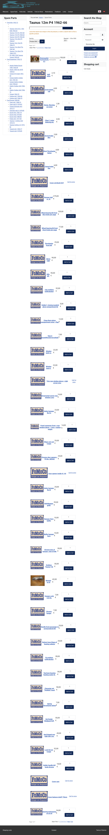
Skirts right (48, 260)
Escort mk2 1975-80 (16, 115)
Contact (70, 12)
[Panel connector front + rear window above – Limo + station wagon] (35, 426)
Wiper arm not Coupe (49, 443)
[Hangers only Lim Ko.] (37, 596)
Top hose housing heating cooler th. (49, 674)
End (49, 48)
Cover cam (55, 781)
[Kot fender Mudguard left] (37, 719)
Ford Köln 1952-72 (12, 22)
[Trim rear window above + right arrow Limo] (38, 381)
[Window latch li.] (37, 366)
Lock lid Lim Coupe (49, 751)
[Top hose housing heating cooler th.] (36, 673)
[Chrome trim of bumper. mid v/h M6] (36, 549)
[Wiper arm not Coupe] (37, 442)
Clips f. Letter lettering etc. (49, 121)
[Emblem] (37, 565)
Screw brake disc (49, 136)
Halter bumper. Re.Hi (49, 489)
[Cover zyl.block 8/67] (39, 182)
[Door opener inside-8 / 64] (39, 472)
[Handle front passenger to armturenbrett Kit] (36, 627)
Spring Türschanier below (49, 704)
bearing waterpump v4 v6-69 (49, 812)
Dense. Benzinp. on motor (49, 106)
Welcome (5, 12)
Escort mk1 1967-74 (16, 112)
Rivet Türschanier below (49, 152)
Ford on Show (39, 12)
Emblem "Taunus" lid (49, 566)
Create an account (89, 57)
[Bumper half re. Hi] (37, 197)
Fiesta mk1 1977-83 (16, 119)
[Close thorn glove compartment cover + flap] (36, 320)
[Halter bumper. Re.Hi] (37, 488)
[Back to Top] (106, 832)
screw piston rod (49, 90)
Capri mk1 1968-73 (15, 102)
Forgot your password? (91, 53)
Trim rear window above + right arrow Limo (57, 382)
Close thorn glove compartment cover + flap (50, 321)
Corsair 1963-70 (14, 94)
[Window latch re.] (37, 351)
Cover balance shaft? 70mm (57, 797)
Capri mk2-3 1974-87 (16, 104)
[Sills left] (38, 274)
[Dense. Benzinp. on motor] (37, 105)
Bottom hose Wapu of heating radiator (49, 643)
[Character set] (36, 688)
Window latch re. (49, 352)
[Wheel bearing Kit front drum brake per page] (36, 228)
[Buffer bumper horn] (37, 534)
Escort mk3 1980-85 (16, 117)
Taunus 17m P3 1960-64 (17, 35)
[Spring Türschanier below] (37, 703)
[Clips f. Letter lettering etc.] (37, 120)
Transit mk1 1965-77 (16, 129)
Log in (94, 48)
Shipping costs (7, 830)
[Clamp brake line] (37, 166)
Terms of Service (101, 830)
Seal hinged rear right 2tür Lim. (49, 735)
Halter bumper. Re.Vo (49, 412)
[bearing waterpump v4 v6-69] (36, 811)
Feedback (58, 12)
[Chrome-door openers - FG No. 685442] (36, 457)
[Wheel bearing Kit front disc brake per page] (36, 213)
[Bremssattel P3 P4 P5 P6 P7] (35, 59)
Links (64, 12)
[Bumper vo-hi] (38, 580)
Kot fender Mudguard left (49, 720)
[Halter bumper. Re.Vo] (37, 411)
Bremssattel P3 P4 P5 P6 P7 (44, 59)
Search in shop (67, 28)
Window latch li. (48, 367)
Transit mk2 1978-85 (16, 131)
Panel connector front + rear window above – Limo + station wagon (50, 427)
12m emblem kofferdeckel (49, 290)
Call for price (71, 182)
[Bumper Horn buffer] (37, 519)
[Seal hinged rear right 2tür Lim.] (36, 734)
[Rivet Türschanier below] (37, 151)
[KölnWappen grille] (37, 503)
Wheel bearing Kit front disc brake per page (49, 214)
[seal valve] (38, 74)
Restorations (49, 12)
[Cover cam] (39, 780)
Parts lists (22, 12)
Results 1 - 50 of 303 (70, 38)
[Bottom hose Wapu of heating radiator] (36, 642)
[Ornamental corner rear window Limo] (36, 396)
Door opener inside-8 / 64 (57, 473)
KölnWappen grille (48, 504)
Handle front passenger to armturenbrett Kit (50, 628)
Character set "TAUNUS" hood (49, 689)
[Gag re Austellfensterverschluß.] (36, 336)
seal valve (48, 75)
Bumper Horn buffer (48, 520)
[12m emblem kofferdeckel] (37, 289)
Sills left (48, 275)
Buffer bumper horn (49, 535)
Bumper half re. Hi (48, 198)
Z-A (42, 41)
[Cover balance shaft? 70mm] (39, 796)
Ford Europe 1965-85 (13, 100)
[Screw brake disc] (37, 135)
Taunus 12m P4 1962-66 (17, 37)
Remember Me (90, 44)
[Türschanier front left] (37, 243)
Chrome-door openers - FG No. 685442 (49, 458)
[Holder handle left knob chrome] (36, 765)
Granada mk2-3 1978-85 (17, 110)
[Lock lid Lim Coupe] (37, 750)
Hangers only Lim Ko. (49, 597)
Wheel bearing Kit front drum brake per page (50, 229)
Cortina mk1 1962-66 (16, 96)
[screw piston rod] (37, 89)
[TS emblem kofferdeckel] (37, 657)
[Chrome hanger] (38, 611)
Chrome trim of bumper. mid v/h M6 (49, 550)
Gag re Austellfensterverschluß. (50, 337)
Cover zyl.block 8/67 (57, 183)
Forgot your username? (91, 55)
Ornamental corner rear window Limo (49, 396)
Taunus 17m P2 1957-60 (17, 33)
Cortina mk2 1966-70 (16, 98)
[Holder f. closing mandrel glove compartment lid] (36, 305)
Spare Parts (13, 12)
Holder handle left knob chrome (49, 766)
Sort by (36, 40)
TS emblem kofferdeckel (49, 658)
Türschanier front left (49, 244)
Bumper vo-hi (48, 581)
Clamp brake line (49, 167)
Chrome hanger (49, 612)
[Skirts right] (38, 259)
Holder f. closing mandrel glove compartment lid (50, 306)
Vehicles (30, 12)
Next (46, 48)
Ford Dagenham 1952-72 (14, 59)
